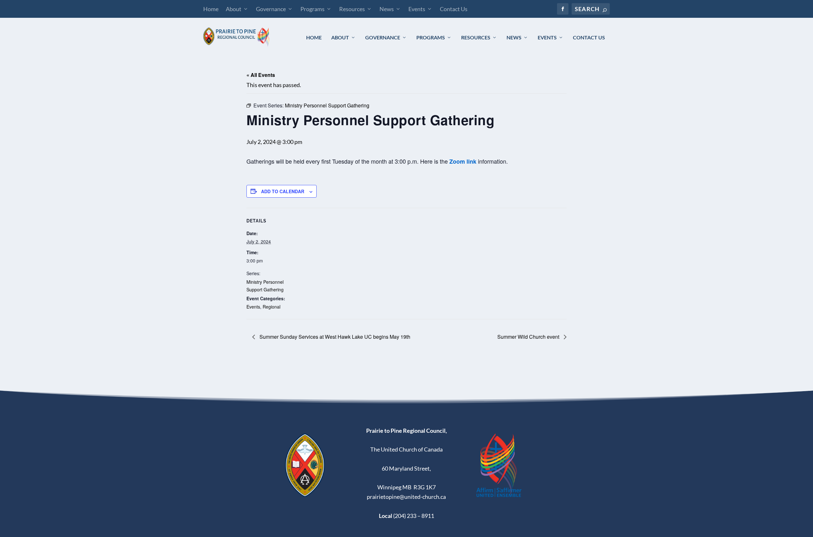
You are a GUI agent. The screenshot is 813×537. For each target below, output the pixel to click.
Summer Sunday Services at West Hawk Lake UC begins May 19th (334, 336)
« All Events (260, 74)
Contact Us (453, 8)
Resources (352, 8)
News (387, 8)
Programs (312, 8)
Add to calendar (282, 191)
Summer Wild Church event (529, 336)
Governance (271, 8)
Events (416, 8)
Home (210, 8)
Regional (271, 306)
